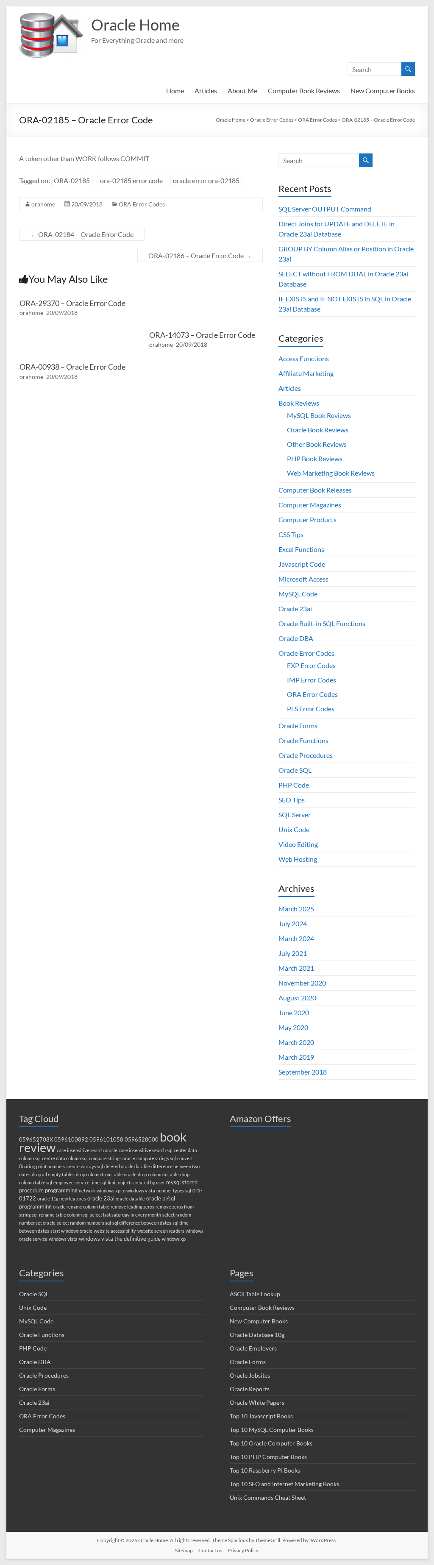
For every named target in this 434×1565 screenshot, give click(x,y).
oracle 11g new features (61, 1198)
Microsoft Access (303, 579)
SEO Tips (291, 800)
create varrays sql (85, 1166)
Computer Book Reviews (304, 90)
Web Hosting (297, 859)
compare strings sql (156, 1158)
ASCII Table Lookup (255, 1294)
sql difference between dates (141, 1222)
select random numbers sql (84, 1222)
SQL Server (294, 814)
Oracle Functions (303, 740)
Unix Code (293, 829)
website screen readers (160, 1231)
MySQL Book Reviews (319, 415)
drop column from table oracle (106, 1174)
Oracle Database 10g (257, 1334)
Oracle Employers (253, 1348)
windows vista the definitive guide (120, 1239)
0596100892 (71, 1139)
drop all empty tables (53, 1174)
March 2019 (296, 1057)
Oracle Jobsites (250, 1375)
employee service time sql (79, 1182)
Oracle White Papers (257, 1402)
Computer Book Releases (315, 490)
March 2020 (296, 1042)
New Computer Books (383, 90)
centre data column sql (65, 1158)
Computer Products (307, 519)
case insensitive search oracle (87, 1150)
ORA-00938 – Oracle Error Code (72, 366)
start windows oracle (71, 1231)
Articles (206, 90)
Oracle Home (135, 24)
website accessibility (115, 1231)
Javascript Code (301, 564)
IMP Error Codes (311, 680)
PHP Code (293, 785)
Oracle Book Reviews (317, 430)
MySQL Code (297, 594)
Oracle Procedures (305, 755)
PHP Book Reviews (314, 458)
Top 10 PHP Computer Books (268, 1456)
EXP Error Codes (311, 665)
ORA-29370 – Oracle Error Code (72, 303)
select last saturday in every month (125, 1214)
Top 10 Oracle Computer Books (271, 1443)
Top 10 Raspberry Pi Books (265, 1470)
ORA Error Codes (142, 204)
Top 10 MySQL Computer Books (272, 1429)
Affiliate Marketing (306, 373)
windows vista (63, 1239)
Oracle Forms (297, 725)
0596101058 (106, 1139)
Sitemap (184, 1550)
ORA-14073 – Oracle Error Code (202, 335)
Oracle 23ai (295, 608)
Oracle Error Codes (306, 653)
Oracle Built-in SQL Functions (321, 623)
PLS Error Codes (310, 709)
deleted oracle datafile (127, 1166)
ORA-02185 (72, 180)
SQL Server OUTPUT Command (324, 209)
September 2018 (302, 1072)
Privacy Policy (243, 1550)
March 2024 (296, 938)
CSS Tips (290, 534)
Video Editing (298, 844)
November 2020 (302, 983)
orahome (43, 204)
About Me (242, 90)
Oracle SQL (295, 770)
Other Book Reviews (317, 444)
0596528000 (142, 1139)
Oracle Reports (250, 1388)
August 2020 (297, 998)
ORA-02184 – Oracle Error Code (82, 234)
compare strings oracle (112, 1158)
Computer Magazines (309, 505)
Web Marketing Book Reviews (331, 473)
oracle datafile (130, 1198)
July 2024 (292, 923)
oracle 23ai (100, 1198)
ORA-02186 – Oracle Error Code (200, 255)
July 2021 (292, 953)
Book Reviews (298, 403)
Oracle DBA (295, 638)
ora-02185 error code (131, 180)
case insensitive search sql (145, 1150)
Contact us (210, 1550)
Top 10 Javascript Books (261, 1416)
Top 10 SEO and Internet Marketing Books (284, 1483)
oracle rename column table (81, 1206)
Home (175, 90)
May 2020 (293, 1027)
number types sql (173, 1190)
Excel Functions (301, 549)
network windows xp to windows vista (117, 1190)
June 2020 (293, 1012)
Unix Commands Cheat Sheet (268, 1497)
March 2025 (296, 909)
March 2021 (296, 968)
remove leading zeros (132, 1206)
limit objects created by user (136, 1182)
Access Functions (303, 358)
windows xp (174, 1239)
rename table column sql (64, 1214)
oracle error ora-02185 (206, 180)
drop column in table (158, 1174)
